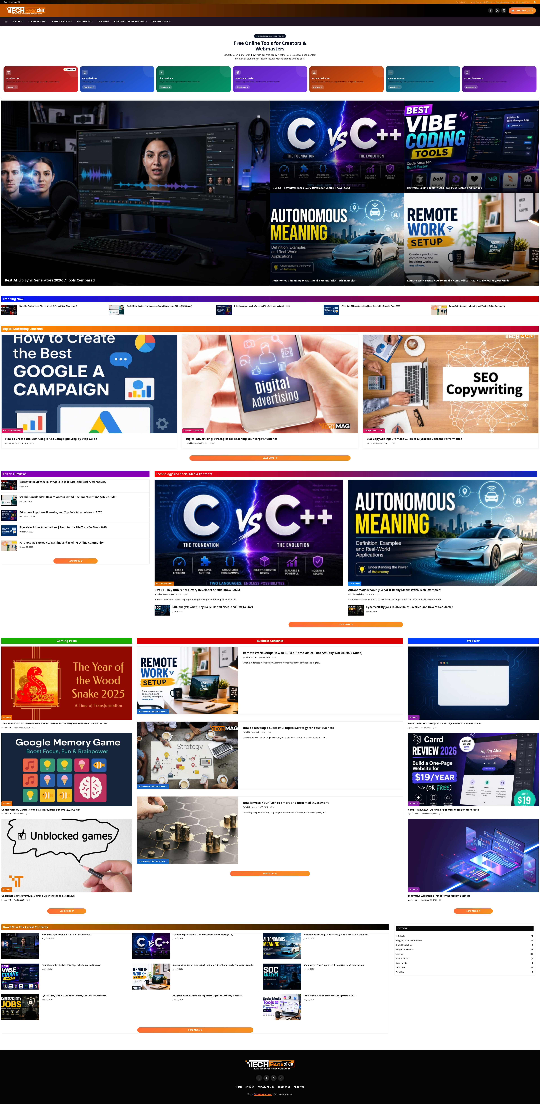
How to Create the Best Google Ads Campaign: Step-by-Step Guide (51, 439)
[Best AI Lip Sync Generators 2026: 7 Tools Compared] (135, 193)
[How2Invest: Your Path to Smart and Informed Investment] (187, 830)
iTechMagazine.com (263, 1094)
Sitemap (250, 1087)
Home (239, 1087)
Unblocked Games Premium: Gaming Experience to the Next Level (38, 895)
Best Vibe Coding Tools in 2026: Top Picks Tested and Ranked (501, 2)
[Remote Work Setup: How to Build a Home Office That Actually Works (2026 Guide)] (471, 239)
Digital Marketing (12, 431)
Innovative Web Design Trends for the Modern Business (439, 895)
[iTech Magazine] (25, 10)
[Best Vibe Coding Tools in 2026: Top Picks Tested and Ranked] (471, 147)
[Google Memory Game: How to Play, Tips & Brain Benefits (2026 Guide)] (66, 769)
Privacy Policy (266, 1087)
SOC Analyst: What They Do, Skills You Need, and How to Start (213, 607)
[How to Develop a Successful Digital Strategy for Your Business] (187, 755)
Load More (269, 458)
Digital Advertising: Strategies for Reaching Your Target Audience (231, 439)
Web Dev (473, 641)
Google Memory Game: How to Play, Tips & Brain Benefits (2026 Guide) (40, 809)
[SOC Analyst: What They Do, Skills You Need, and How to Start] (162, 610)
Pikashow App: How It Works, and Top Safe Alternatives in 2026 (262, 306)
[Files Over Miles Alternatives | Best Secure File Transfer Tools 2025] (331, 310)
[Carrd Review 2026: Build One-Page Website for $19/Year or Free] (473, 769)
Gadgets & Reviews (61, 21)
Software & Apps (37, 21)
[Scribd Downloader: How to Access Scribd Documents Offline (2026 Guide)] (116, 310)
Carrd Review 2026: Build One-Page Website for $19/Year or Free (443, 809)
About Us (299, 1087)
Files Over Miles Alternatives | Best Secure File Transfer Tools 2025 (371, 306)
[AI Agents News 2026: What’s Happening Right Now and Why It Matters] (151, 1007)
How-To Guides (84, 21)
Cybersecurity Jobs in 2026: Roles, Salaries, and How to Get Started (409, 607)
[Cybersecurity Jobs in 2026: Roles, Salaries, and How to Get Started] (356, 610)
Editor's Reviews (14, 474)
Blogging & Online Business (129, 21)
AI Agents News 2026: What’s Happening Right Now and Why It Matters (207, 995)
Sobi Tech (11, 443)
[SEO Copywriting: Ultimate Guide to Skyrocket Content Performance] (450, 384)
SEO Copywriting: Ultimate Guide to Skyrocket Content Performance (414, 439)
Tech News (103, 21)
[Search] (534, 2)
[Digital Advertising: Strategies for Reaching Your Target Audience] (270, 384)
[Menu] (6, 21)
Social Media (402, 963)
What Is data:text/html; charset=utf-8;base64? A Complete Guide (444, 723)
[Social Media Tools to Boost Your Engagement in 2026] (282, 1007)
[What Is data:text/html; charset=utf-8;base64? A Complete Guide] (473, 683)
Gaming (7, 717)
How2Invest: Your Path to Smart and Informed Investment (286, 803)
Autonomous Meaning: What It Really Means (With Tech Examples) (314, 280)
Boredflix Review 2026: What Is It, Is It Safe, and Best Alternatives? (48, 306)
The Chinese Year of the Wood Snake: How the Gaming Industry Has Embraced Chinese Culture (54, 723)
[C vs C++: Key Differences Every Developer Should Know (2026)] (337, 147)
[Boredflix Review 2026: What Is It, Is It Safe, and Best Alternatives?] (9, 310)
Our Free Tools (160, 21)
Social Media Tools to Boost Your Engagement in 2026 (330, 995)
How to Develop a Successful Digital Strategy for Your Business (288, 728)
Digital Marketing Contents (23, 329)
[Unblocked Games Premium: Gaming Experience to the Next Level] (66, 855)
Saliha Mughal (162, 594)
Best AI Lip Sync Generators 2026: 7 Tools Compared (50, 280)
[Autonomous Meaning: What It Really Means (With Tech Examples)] (337, 239)
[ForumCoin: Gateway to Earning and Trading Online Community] (439, 310)
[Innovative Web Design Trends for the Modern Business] (473, 855)
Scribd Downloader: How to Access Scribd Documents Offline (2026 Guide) (159, 306)
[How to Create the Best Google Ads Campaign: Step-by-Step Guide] (89, 384)
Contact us (284, 1087)
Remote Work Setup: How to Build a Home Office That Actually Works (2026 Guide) (458, 280)
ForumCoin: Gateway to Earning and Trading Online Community (477, 306)
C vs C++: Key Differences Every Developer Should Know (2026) (311, 188)
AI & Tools (18, 21)
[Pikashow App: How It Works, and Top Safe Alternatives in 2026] (224, 310)
